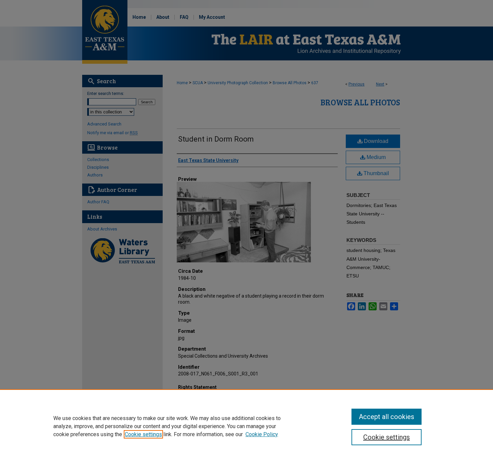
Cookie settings (143, 434)
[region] (246, 426)
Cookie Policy (261, 434)
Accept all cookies (386, 417)
